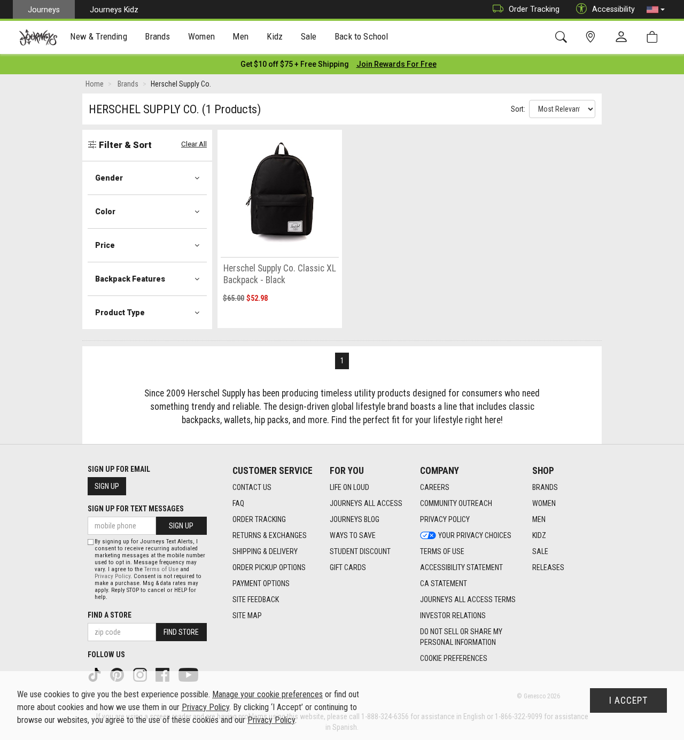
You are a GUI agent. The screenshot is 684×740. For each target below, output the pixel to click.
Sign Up (107, 486)
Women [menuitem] (201, 36)
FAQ (238, 503)
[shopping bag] (654, 37)
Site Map (247, 615)
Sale (540, 551)
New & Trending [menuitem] (98, 36)
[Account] (624, 37)
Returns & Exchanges (269, 535)
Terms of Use (442, 551)
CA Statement (443, 583)
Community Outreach (456, 503)
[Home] (38, 37)
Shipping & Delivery (265, 551)
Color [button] (105, 211)
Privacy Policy (445, 519)
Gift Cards (348, 567)
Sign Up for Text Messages (136, 508)
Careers (434, 487)
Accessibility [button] (613, 9)
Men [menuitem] (240, 36)
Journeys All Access (366, 503)
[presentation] (98, 37)
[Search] (563, 37)
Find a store (109, 615)
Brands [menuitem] (157, 36)
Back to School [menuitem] (361, 36)
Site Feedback (255, 599)
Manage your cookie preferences (267, 694)
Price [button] (105, 245)
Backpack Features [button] (130, 279)
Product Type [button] (120, 312)
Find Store (181, 632)
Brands (545, 487)
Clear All (194, 144)
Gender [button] (109, 178)
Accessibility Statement (461, 567)
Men (539, 519)
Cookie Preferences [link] (453, 658)
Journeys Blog (354, 519)
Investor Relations (453, 615)
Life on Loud (349, 487)
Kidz (539, 535)
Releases (548, 567)
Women (544, 503)
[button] (655, 9)
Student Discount (360, 551)
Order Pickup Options (269, 567)
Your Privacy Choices (474, 535)
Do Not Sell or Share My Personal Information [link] (461, 636)
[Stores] (592, 37)
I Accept (628, 700)
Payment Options (261, 583)
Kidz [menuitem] (275, 36)
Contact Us (251, 487)
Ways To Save (353, 535)
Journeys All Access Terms (468, 599)
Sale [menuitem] (309, 36)
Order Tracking (534, 9)
